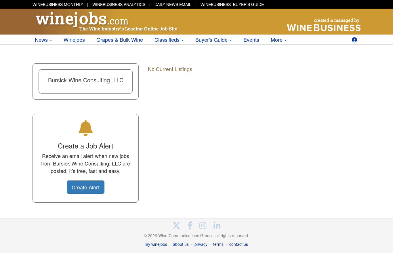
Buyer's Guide (212, 39)
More (277, 39)
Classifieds (167, 39)
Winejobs (74, 39)
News (42, 39)
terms (218, 244)
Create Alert (86, 187)
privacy (200, 244)
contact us (238, 244)
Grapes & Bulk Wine (119, 39)
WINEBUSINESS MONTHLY (58, 4)
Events (251, 39)
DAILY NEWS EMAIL (172, 4)
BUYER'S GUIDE (232, 4)
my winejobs (156, 244)
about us (181, 244)
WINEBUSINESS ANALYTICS (118, 4)
